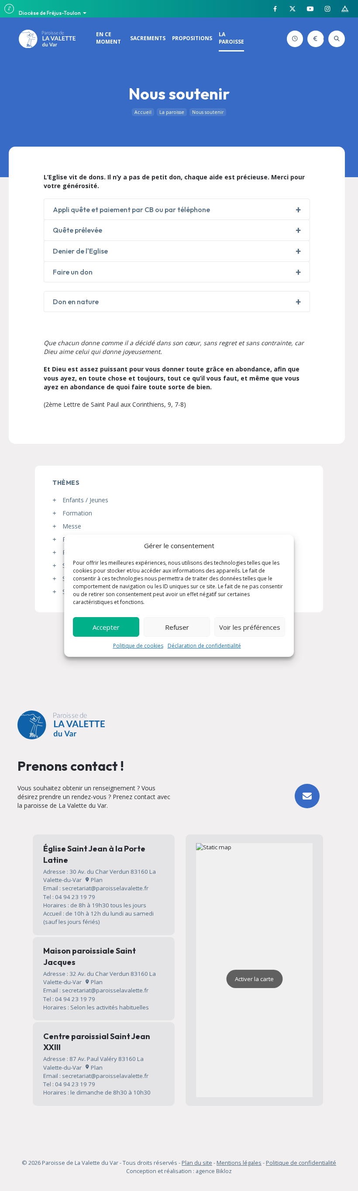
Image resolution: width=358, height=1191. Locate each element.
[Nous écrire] (307, 796)
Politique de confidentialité (301, 1163)
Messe (71, 526)
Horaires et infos (301, 39)
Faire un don (322, 39)
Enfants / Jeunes (85, 500)
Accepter (106, 627)
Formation (77, 513)
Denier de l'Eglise (80, 251)
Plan (96, 880)
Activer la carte (254, 979)
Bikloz (224, 1171)
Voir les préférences (249, 627)
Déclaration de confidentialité (204, 645)
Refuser (177, 627)
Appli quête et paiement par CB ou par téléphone (131, 209)
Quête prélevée (77, 230)
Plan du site (197, 1163)
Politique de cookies (138, 645)
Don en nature (76, 301)
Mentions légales (239, 1163)
